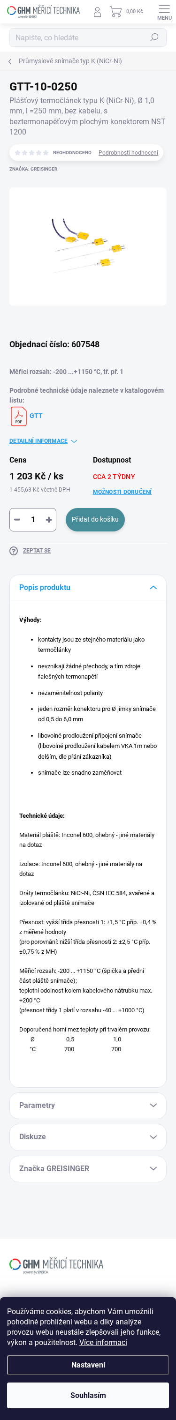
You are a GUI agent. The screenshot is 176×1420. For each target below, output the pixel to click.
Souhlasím (88, 1395)
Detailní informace (38, 441)
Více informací (103, 1342)
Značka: (33, 169)
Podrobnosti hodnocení (128, 152)
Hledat (154, 37)
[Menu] (164, 11)
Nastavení (88, 1364)
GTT (35, 415)
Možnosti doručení (122, 492)
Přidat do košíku (95, 519)
